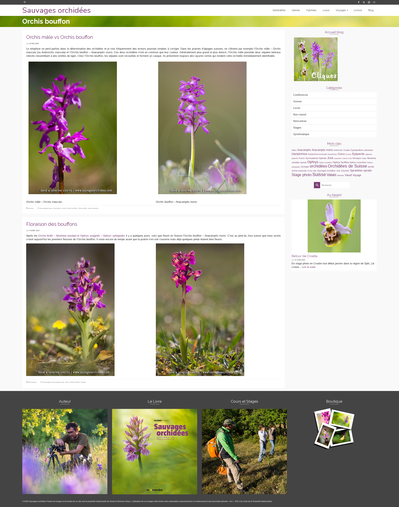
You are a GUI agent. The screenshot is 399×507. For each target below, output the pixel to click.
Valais (331, 175)
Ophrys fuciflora (341, 162)
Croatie (347, 150)
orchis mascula (93, 208)
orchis (64, 208)
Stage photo (302, 175)
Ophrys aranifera (325, 162)
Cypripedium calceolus (362, 150)
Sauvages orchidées (56, 10)
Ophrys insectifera (358, 162)
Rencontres (32, 382)
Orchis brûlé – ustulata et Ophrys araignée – (82, 235)
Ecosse (348, 154)
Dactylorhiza (299, 153)
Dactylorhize (332, 154)
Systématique (301, 134)
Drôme (341, 154)
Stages (297, 127)
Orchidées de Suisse (347, 166)
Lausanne (337, 158)
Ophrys (312, 162)
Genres (31, 208)
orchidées (318, 166)
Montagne (357, 158)
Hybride (323, 158)
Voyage (357, 175)
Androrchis (57, 208)
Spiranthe (345, 171)
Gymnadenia (311, 158)
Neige (364, 158)
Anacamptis (46, 382)
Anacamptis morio (45, 208)
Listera (344, 158)
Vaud (348, 175)
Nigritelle (303, 162)
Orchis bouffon (72, 208)
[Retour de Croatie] (334, 225)
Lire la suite (308, 267)
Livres (296, 108)
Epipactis (358, 153)
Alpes (294, 150)
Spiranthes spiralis (361, 170)
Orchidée (305, 167)
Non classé (299, 114)
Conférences (300, 94)
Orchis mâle (82, 208)
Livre (350, 158)
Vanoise (340, 175)
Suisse (83, 382)
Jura (66, 382)
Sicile (338, 171)
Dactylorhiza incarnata (317, 154)
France (302, 158)
